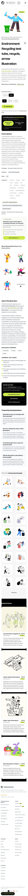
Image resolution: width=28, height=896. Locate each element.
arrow (23, 180)
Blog (2, 844)
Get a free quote (13, 238)
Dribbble (3, 873)
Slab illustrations (17, 37)
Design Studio (19, 806)
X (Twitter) (3, 867)
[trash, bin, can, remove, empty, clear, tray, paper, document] (7, 507)
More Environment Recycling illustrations (12, 205)
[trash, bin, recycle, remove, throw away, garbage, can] (7, 494)
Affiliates (3, 852)
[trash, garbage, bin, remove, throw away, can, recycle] (21, 557)
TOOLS (16, 801)
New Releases (4, 813)
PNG (11, 95)
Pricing (2, 846)
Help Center (3, 858)
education (21, 193)
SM (4, 101)
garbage (16, 182)
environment (20, 187)
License (17, 841)
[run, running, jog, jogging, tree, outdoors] (7, 271)
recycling (23, 185)
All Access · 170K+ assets (19, 123)
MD (9, 101)
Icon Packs (3, 807)
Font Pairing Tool (19, 820)
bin (21, 182)
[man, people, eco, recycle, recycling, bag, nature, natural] (7, 582)
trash (11, 182)
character (18, 195)
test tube (12, 180)
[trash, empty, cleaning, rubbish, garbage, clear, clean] (7, 557)
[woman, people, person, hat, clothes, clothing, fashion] (7, 258)
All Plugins (17, 809)
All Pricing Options (5, 849)
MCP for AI (17, 828)
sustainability (13, 187)
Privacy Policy (18, 844)
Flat (7, 176)
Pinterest (3, 879)
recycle (18, 180)
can (11, 185)
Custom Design (18, 823)
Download (9, 106)
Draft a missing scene (14, 402)
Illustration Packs (5, 804)
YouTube (3, 876)
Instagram (3, 870)
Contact (3, 861)
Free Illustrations (5, 810)
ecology (11, 190)
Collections (3, 815)
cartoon (11, 195)
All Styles (3, 821)
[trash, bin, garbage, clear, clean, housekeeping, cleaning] (21, 532)
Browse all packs (6, 208)
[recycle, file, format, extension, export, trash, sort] (21, 482)
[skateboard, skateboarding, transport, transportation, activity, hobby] (20, 271)
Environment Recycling (14, 172)
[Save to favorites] (25, 43)
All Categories (4, 818)
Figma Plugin (18, 811)
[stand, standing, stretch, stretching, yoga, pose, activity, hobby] (7, 285)
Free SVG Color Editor (20, 814)
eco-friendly (12, 198)
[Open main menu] (25, 2)
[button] (19, 2)
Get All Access (14, 398)
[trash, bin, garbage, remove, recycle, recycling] (7, 519)
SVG (5, 95)
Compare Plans (18, 834)
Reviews (3, 855)
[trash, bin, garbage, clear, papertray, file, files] (21, 570)
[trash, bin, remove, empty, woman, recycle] (21, 507)
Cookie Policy (18, 846)
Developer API (18, 826)
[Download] (10, 484)
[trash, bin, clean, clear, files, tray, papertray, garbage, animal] (7, 545)
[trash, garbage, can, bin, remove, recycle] (21, 494)
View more (14, 592)
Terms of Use (18, 849)
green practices (13, 193)
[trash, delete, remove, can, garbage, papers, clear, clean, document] (21, 545)
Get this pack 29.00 (8, 123)
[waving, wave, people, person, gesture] (20, 258)
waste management (20, 190)
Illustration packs (8, 37)
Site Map (17, 855)
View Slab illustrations (14, 394)
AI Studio (18, 803)
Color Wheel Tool (19, 817)
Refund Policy (18, 852)
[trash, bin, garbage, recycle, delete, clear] (7, 482)
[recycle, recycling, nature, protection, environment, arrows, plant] (7, 532)
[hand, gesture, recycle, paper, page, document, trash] (21, 519)
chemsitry (16, 185)
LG (15, 101)
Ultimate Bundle (4, 824)
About (2, 841)
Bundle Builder (18, 831)
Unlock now (20, 84)
